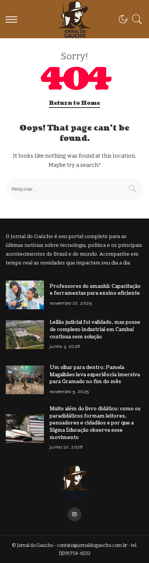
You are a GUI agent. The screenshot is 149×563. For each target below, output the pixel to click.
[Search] (135, 19)
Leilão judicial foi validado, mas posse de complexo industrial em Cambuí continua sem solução (95, 329)
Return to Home (74, 103)
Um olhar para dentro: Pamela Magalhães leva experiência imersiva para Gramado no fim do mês (95, 374)
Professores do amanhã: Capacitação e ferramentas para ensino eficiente (95, 290)
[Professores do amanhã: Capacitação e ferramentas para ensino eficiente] (25, 295)
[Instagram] (74, 514)
